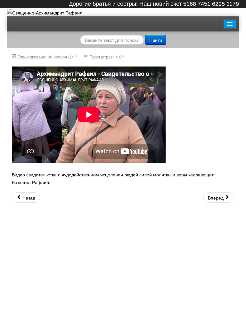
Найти (155, 40)
